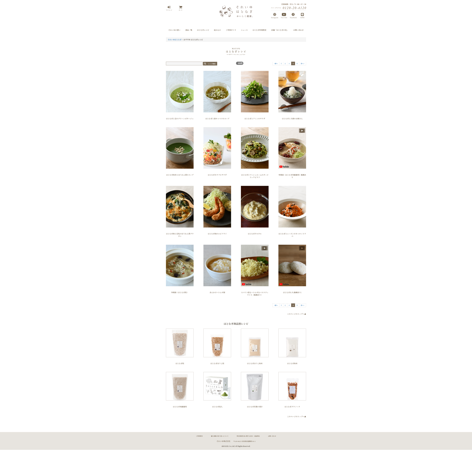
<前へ (276, 63)
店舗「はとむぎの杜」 (279, 30)
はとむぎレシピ (203, 30)
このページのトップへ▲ (296, 314)
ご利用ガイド (231, 30)
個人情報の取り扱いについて (220, 436)
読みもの (217, 30)
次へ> (302, 63)
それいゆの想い (174, 30)
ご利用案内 (199, 436)
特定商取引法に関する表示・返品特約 (248, 436)
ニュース (244, 30)
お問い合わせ (298, 30)
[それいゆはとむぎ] (236, 15)
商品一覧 (188, 30)
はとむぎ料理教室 (259, 30)
